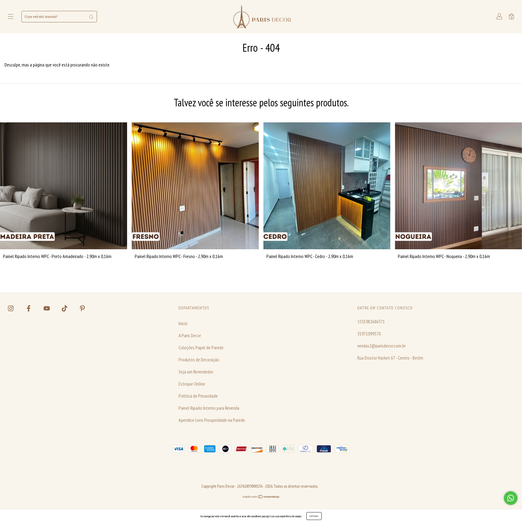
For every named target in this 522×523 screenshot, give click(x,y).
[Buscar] (91, 16)
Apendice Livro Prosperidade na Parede (212, 420)
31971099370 (369, 334)
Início (183, 323)
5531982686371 (371, 321)
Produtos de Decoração (199, 360)
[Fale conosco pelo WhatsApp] (510, 498)
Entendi (314, 516)
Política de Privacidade (198, 396)
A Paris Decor (190, 335)
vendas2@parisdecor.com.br (381, 346)
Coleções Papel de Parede (201, 347)
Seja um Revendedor (196, 372)
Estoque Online (192, 384)
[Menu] (11, 17)
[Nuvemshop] (261, 497)
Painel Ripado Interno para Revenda (209, 408)
